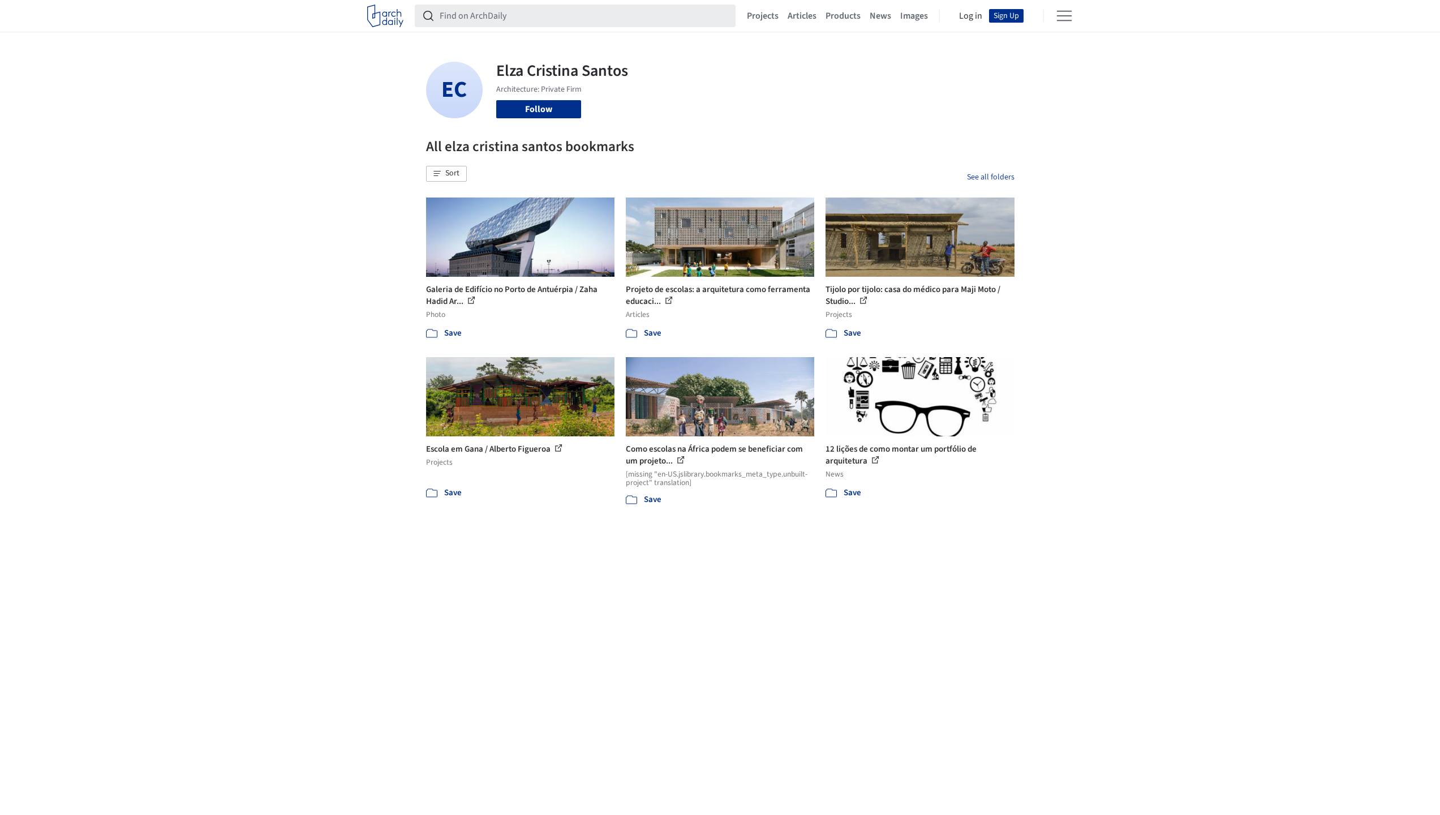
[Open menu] (1064, 16)
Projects (763, 16)
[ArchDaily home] (385, 16)
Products (843, 16)
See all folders (991, 177)
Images (914, 16)
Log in (970, 16)
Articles (802, 16)
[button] (446, 174)
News (880, 16)
